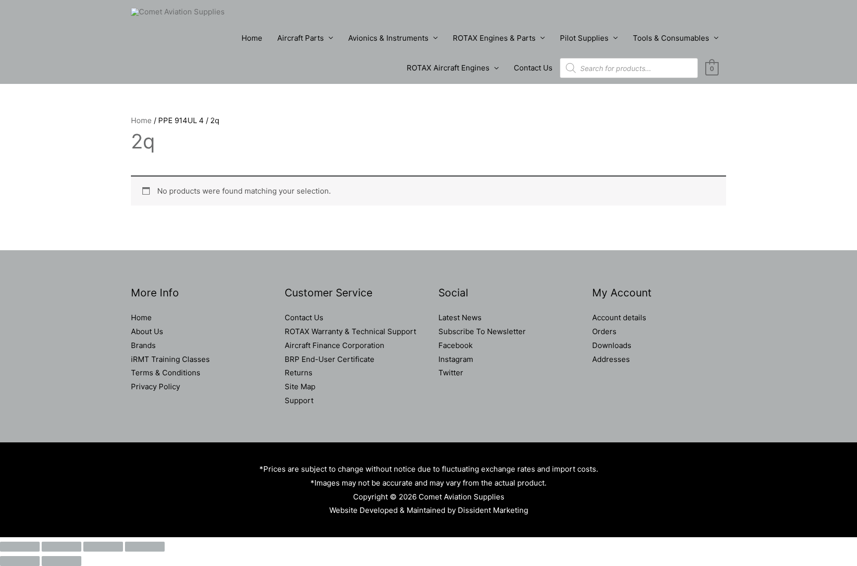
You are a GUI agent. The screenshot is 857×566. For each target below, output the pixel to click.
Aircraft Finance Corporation (334, 345)
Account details (619, 317)
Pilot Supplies (584, 38)
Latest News (460, 317)
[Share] (103, 547)
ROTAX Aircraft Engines (448, 67)
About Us (147, 331)
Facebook (455, 345)
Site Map (300, 386)
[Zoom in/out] (20, 547)
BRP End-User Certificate (329, 359)
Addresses (611, 359)
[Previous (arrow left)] (20, 561)
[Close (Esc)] (145, 547)
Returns (298, 372)
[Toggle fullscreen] (61, 547)
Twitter (450, 372)
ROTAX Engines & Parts (494, 38)
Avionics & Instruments (388, 38)
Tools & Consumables (671, 38)
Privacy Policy (155, 386)
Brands (143, 345)
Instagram (455, 359)
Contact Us (533, 67)
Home (252, 38)
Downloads (611, 345)
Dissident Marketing (493, 510)
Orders (604, 331)
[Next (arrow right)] (61, 561)
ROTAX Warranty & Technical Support (350, 331)
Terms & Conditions (165, 372)
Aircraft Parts (300, 38)
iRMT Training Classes (170, 359)
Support (299, 400)
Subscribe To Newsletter (482, 331)
